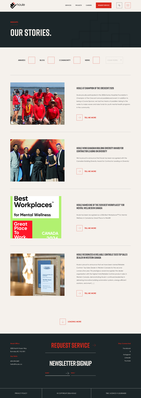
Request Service (103, 5)
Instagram (127, 354)
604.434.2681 (14, 361)
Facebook (127, 348)
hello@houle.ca (16, 364)
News (87, 60)
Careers (89, 5)
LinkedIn (128, 358)
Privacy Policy (21, 393)
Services (68, 5)
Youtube (127, 361)
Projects (78, 5)
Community (64, 60)
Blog (42, 60)
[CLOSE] (119, 5)
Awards (21, 60)
